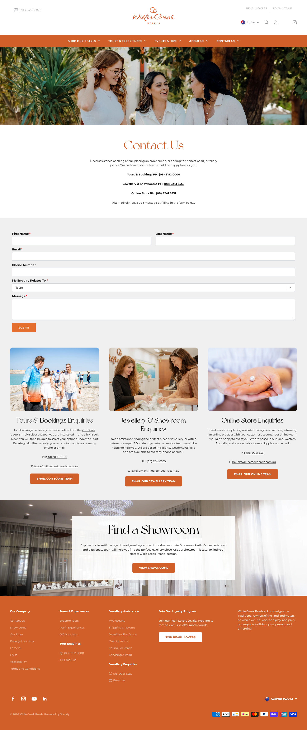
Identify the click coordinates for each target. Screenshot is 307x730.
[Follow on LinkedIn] (45, 699)
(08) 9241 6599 (156, 461)
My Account (117, 620)
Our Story (16, 634)
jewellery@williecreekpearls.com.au (155, 470)
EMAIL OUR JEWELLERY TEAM (153, 481)
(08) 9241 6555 (122, 673)
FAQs (13, 654)
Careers (15, 648)
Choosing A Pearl (120, 654)
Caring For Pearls (120, 648)
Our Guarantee (119, 641)
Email (16, 249)
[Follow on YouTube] (34, 699)
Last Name (164, 234)
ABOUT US (196, 41)
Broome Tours (69, 620)
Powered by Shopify (57, 714)
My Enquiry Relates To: (29, 280)
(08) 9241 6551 (255, 452)
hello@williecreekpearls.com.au (254, 461)
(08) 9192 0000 (57, 456)
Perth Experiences (72, 627)
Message (18, 296)
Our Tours (88, 430)
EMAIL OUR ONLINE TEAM (252, 474)
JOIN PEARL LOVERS (180, 637)
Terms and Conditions (25, 668)
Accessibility (18, 661)
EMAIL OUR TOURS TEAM (54, 478)
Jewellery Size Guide (123, 634)
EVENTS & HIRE (166, 41)
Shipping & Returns (122, 627)
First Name (20, 234)
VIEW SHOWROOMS (153, 567)
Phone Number (24, 265)
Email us (70, 659)
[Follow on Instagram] (23, 699)
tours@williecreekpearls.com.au (56, 466)
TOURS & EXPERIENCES (125, 41)
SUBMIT (24, 327)
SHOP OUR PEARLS (82, 41)
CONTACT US (226, 41)
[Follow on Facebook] (13, 699)
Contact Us (17, 620)
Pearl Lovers (256, 8)
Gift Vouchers (69, 634)
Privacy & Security (22, 641)
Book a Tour (282, 8)
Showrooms (31, 10)
